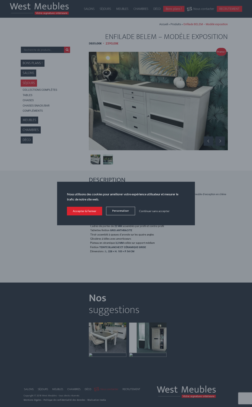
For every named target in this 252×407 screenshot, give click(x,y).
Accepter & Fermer (84, 211)
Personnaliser (120, 211)
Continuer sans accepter (154, 211)
